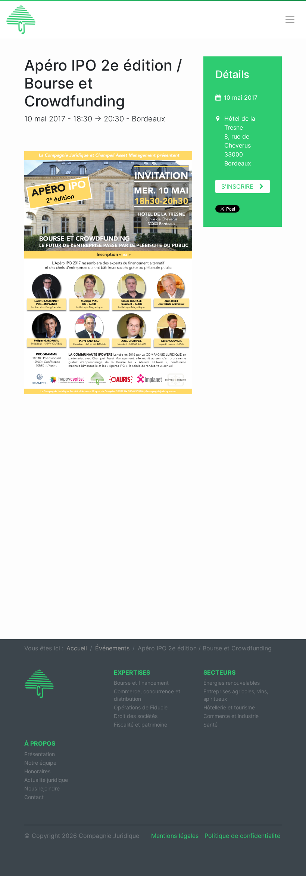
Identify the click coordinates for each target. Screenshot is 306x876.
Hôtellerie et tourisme (229, 707)
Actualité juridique (46, 780)
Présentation (39, 754)
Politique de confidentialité (242, 835)
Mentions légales (175, 835)
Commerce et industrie (231, 716)
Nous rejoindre (42, 788)
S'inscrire (237, 186)
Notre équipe (40, 762)
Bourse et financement (141, 683)
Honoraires (37, 771)
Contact (34, 797)
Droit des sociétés (135, 716)
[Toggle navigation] (290, 20)
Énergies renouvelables (231, 683)
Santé (210, 724)
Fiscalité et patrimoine (140, 724)
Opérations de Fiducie (141, 707)
